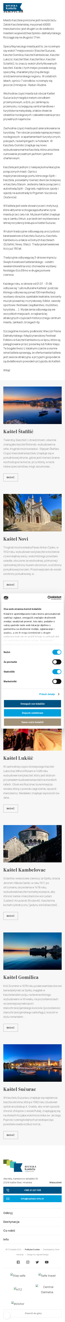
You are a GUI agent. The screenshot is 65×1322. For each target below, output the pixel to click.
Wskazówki (55, 1182)
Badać (11, 477)
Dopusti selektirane (32, 713)
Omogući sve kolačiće (33, 703)
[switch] (56, 661)
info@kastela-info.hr (32, 1198)
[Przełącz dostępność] (6, 1315)
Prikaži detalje (47, 694)
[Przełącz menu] (58, 7)
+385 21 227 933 (32, 1190)
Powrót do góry (33, 1313)
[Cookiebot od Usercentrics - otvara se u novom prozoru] (47, 598)
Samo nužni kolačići (32, 722)
